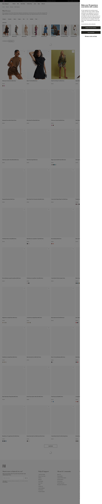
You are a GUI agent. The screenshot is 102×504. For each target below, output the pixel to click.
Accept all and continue (91, 27)
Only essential (91, 32)
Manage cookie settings (91, 36)
